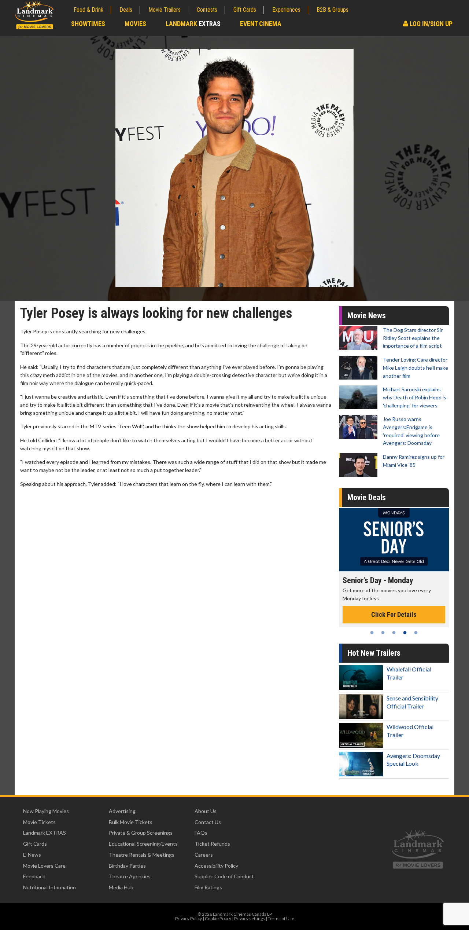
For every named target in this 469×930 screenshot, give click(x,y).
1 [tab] (372, 632)
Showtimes (88, 24)
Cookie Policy (218, 918)
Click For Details (394, 614)
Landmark (193, 24)
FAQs (201, 833)
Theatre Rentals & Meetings (141, 855)
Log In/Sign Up (430, 24)
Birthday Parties (127, 866)
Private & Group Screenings (141, 833)
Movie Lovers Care (44, 866)
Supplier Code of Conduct (224, 876)
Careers (204, 855)
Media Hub (121, 887)
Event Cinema (260, 24)
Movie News (366, 315)
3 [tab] (394, 632)
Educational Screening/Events (143, 844)
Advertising (122, 811)
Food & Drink (88, 9)
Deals (125, 9)
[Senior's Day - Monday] (394, 539)
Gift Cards (244, 9)
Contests (207, 9)
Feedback (34, 876)
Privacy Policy (188, 918)
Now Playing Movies (46, 811)
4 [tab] (405, 632)
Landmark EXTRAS (44, 833)
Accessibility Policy (216, 866)
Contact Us (208, 822)
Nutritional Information (49, 887)
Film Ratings (208, 887)
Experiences (286, 9)
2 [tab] (383, 632)
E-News (32, 855)
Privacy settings (249, 918)
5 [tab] (416, 632)
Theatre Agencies (130, 876)
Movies (135, 24)
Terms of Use (281, 918)
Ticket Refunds (212, 844)
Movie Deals (366, 497)
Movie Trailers (164, 9)
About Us (206, 811)
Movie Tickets (39, 822)
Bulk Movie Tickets (130, 822)
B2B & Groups (332, 9)
